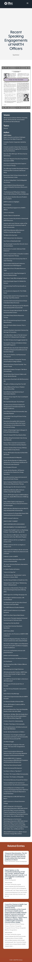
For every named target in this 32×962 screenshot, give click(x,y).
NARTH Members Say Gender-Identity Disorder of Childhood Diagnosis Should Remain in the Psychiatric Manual (16, 349)
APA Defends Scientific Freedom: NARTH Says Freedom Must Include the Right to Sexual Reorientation (15, 674)
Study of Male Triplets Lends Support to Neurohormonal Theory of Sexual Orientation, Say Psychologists (16, 503)
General (6, 128)
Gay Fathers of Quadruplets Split (12, 241)
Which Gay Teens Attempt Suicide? (13, 765)
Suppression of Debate (14, 924)
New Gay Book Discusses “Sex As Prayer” (14, 401)
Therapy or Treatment (10, 926)
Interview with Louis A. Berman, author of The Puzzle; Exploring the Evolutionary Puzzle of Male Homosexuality (15, 225)
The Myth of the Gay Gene (10, 235)
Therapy (22, 924)
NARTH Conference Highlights (11, 202)
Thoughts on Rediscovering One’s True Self (15, 384)
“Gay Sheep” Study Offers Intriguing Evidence (15, 278)
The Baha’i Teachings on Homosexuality (14, 724)
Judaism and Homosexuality (11, 655)
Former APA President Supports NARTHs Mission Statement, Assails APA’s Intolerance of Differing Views (16, 496)
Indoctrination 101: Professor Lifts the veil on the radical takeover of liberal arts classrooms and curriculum (16, 551)
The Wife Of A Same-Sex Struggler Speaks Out (15, 340)
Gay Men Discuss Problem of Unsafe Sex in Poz (15, 580)
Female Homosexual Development (13, 768)
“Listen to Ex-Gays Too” (10, 572)
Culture (6, 861)
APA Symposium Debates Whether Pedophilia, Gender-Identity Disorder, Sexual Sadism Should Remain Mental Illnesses (16, 119)
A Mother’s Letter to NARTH (11, 556)
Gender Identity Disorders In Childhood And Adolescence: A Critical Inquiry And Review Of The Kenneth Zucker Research (15, 462)
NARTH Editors (7, 135)
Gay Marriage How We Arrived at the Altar (15, 487)
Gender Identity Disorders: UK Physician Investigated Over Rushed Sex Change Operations (14, 472)
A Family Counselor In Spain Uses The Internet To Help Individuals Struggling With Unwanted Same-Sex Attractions (15, 149)
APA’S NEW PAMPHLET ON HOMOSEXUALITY (15, 527)
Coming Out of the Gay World (11, 623)
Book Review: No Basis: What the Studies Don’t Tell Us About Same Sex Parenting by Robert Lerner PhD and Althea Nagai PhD (16, 716)
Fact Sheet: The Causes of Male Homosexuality (16, 774)
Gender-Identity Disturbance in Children (14, 732)
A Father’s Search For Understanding (13, 721)
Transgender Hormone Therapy (12, 928)
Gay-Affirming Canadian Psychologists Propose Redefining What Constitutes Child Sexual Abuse (16, 170)
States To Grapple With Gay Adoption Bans (15, 435)
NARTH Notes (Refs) (9, 631)
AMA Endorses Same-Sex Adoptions (13, 238)
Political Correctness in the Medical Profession (15, 658)
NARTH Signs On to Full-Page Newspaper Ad (15, 594)
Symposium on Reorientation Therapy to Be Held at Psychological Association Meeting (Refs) (15, 590)
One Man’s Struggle (9, 741)
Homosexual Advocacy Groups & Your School (15, 780)
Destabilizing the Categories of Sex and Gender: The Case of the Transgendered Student (14, 746)
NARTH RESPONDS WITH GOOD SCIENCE (14, 524)
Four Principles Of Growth (10, 467)
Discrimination (12, 861)
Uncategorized (23, 861)
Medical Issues (7, 204)
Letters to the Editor (9, 212)
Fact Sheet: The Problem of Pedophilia (13, 777)
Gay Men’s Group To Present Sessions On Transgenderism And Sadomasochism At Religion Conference (14, 406)
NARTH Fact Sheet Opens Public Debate (14, 615)
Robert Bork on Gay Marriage (11, 693)
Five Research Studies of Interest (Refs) (13, 701)
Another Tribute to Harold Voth (12, 215)
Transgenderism (13, 930)
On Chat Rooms (8, 661)
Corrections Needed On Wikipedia (13, 457)
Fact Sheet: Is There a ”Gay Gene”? (13, 771)
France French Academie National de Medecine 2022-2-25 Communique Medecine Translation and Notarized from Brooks (15, 753)
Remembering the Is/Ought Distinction (14, 669)
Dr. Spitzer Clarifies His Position (12, 569)
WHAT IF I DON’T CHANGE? (11, 521)
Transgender (18, 926)
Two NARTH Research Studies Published (14, 607)
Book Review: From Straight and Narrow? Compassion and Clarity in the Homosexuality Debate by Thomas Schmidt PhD (16, 737)
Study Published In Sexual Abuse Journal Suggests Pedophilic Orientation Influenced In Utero (15, 187)
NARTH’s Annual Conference (11, 518)
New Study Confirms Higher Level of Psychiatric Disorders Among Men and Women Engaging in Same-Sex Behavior (16, 645)
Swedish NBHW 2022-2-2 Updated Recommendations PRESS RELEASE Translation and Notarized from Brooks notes (16, 760)
